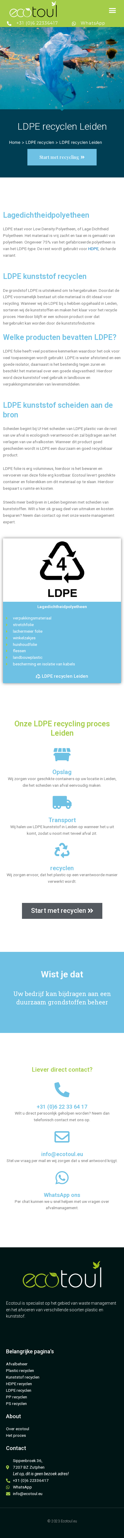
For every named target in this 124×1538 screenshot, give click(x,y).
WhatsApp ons (62, 1195)
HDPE (93, 248)
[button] (112, 10)
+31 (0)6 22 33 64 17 (62, 1107)
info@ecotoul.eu (62, 1154)
